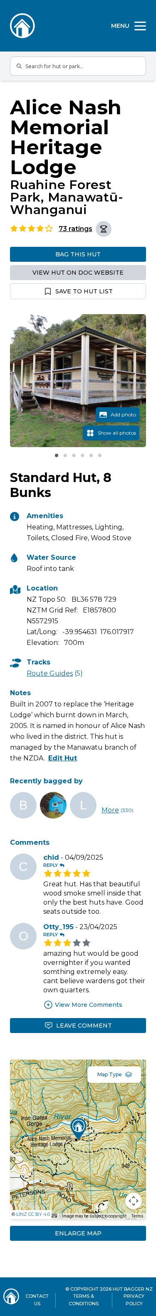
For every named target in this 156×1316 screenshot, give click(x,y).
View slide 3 (73, 455)
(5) (55, 673)
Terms (137, 1216)
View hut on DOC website (78, 272)
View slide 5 (91, 455)
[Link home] (11, 1296)
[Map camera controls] (133, 1201)
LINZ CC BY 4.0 (33, 1214)
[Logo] (22, 25)
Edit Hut (62, 758)
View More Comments (88, 1005)
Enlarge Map (78, 1233)
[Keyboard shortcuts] (54, 1216)
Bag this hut (78, 254)
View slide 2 (65, 455)
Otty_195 (58, 927)
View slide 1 (56, 455)
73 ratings (75, 229)
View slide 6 (100, 455)
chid (51, 857)
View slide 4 (82, 455)
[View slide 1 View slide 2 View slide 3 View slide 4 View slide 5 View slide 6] (78, 380)
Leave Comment (84, 1025)
